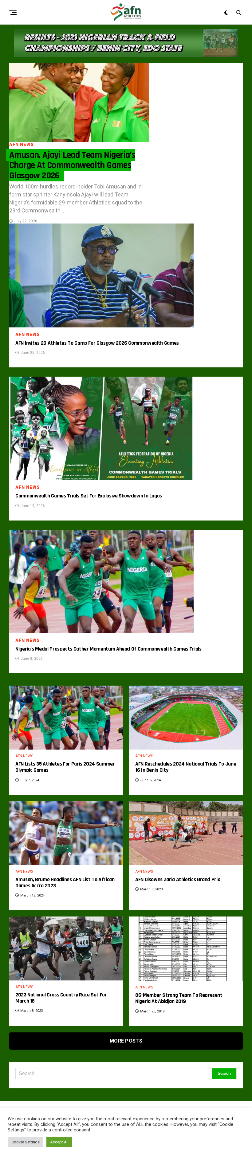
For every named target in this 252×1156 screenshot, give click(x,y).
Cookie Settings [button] (25, 1142)
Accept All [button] (59, 1142)
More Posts (126, 1041)
